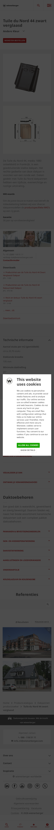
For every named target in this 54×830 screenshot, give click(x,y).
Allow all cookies (28, 445)
